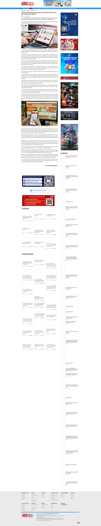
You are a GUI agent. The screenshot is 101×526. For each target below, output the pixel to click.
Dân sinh (23, 494)
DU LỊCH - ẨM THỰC (25, 503)
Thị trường (33, 498)
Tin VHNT (52, 498)
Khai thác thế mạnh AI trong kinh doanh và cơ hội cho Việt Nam (39, 332)
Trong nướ (72, 495)
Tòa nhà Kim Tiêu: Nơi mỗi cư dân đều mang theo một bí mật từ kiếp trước (72, 246)
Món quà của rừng (69, 397)
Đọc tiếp (29, 220)
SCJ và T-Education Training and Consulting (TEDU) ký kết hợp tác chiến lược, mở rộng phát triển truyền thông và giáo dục (40, 281)
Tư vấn (33, 510)
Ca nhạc (52, 494)
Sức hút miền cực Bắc (69, 311)
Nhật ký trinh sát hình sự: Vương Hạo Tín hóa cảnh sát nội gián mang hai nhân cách (72, 207)
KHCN (52, 504)
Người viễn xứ (43, 507)
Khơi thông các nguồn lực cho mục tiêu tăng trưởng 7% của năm (51, 245)
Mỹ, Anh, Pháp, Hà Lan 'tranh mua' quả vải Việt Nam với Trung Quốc (27, 346)
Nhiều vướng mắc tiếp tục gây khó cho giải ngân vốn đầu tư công (27, 217)
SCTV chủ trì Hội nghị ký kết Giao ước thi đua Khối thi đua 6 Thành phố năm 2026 (72, 386)
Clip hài (62, 495)
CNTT (52, 506)
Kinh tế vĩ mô (34, 494)
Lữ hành (23, 507)
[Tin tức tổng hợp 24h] (27, 1)
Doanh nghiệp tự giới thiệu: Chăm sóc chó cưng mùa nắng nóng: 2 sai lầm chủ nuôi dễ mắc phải (72, 451)
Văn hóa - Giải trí (40, 8)
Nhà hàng (23, 510)
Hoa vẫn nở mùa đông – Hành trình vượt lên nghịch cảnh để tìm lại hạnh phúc (72, 234)
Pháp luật (35, 8)
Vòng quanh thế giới (44, 504)
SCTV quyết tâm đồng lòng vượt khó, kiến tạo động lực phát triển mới (28, 304)
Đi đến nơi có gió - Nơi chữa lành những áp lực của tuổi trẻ (71, 322)
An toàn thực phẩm (35, 504)
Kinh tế (30, 8)
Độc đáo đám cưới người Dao (71, 219)
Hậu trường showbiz (54, 495)
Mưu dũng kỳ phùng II (69, 306)
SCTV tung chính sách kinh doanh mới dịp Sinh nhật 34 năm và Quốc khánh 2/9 (52, 277)
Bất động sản (34, 501)
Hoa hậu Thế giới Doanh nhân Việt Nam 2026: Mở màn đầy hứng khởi (71, 425)
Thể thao (53, 8)
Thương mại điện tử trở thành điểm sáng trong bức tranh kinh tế (40, 231)
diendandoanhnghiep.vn (53, 165)
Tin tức (42, 494)
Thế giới (68, 8)
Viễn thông (53, 507)
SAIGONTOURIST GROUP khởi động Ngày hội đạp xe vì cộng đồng (27, 263)
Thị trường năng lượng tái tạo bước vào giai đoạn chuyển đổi (27, 332)
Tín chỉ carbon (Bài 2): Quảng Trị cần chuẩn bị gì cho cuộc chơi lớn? (51, 346)
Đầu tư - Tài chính (34, 499)
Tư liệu (42, 506)
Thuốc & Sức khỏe (34, 507)
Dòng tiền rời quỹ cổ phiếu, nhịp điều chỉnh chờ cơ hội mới (39, 346)
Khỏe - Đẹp (65, 8)
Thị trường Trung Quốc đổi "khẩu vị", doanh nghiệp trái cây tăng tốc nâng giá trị (40, 314)
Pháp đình (43, 495)
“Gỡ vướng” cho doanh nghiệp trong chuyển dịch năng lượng (51, 231)
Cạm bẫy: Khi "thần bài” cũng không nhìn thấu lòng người (72, 317)
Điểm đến (23, 504)
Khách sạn (23, 506)
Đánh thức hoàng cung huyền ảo (71, 464)
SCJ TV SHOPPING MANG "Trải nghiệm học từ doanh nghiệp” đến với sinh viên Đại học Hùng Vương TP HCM (51, 288)
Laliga (72, 494)
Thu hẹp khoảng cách (69, 201)
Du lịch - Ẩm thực (58, 8)
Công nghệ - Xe (73, 8)
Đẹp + (32, 506)
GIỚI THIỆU (63, 503)
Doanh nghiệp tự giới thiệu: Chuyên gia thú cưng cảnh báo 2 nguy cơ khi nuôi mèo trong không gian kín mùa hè (52, 307)
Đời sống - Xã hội (25, 8)
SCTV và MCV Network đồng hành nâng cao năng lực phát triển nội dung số (27, 277)
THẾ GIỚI (43, 503)
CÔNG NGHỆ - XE (54, 503)
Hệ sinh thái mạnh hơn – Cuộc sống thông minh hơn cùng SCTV (28, 290)
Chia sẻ (62, 494)
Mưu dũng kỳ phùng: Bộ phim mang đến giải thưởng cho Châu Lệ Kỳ (72, 413)
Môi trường (23, 498)
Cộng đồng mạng (47, 8)
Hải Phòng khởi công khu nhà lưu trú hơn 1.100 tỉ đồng (51, 330)
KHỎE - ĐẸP (34, 503)
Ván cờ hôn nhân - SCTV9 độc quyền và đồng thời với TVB (72, 225)
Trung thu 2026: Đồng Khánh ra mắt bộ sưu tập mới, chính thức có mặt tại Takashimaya (72, 176)
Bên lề (72, 498)
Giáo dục (23, 495)
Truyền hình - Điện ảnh (54, 499)
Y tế (22, 499)
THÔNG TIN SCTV (64, 504)
